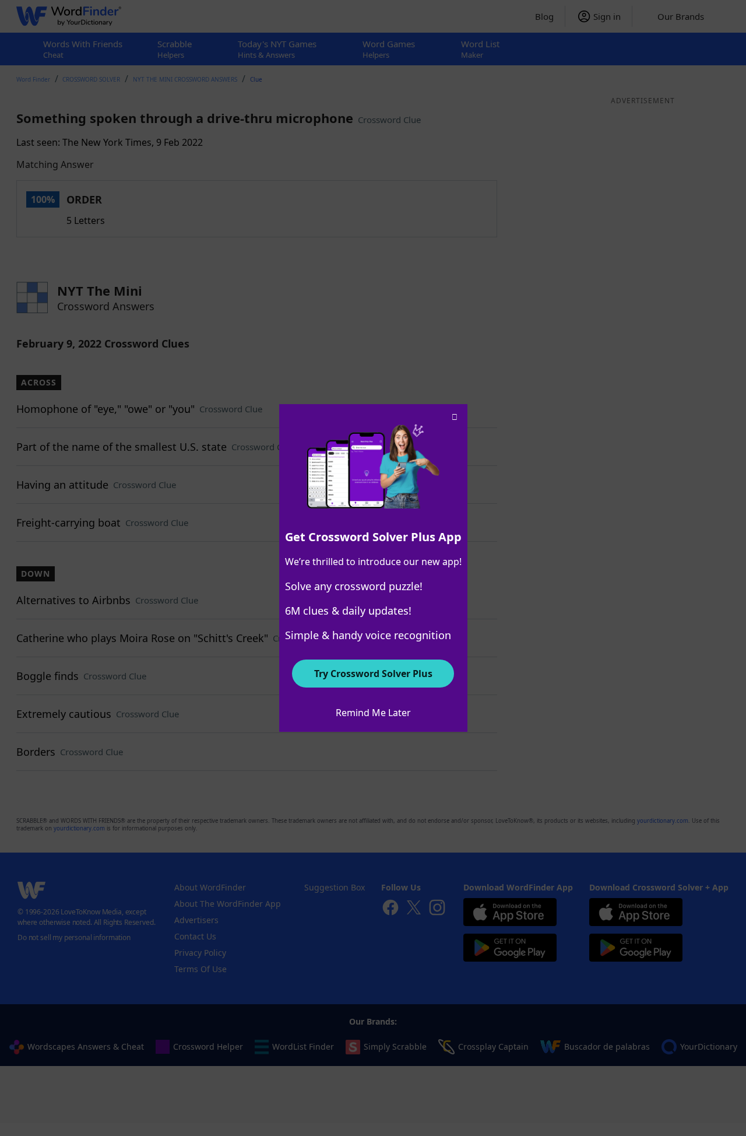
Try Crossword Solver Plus (373, 673)
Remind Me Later (373, 712)
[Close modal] (455, 417)
